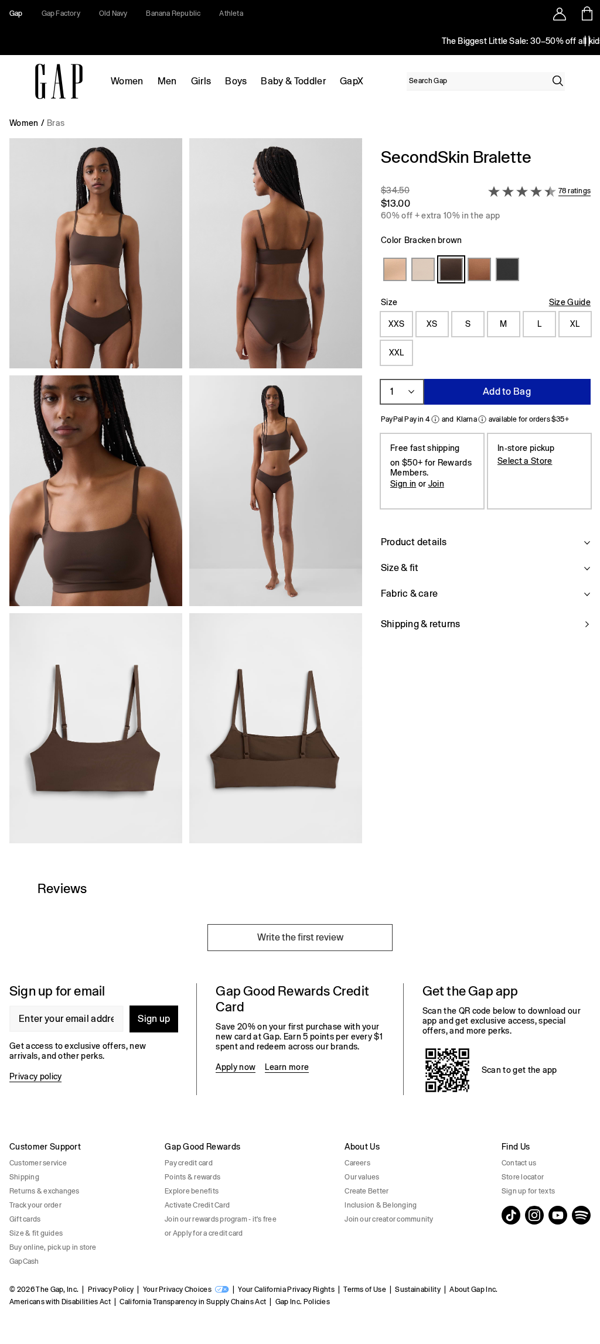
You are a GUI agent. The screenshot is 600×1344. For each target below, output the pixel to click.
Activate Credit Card (197, 1205)
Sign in (403, 483)
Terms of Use (364, 1289)
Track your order (35, 1205)
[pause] (587, 41)
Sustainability (417, 1289)
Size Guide (570, 302)
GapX (351, 81)
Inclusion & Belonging (381, 1205)
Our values (362, 1177)
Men (167, 81)
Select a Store (524, 461)
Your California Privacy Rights (286, 1289)
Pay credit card (189, 1163)
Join (436, 483)
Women (127, 81)
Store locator (523, 1177)
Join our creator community (389, 1219)
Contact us (519, 1163)
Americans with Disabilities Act (60, 1302)
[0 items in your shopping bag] (586, 13)
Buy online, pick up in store (53, 1247)
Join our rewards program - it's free (221, 1219)
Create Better (366, 1191)
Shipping (24, 1177)
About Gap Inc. (473, 1289)
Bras (55, 123)
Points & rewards (192, 1177)
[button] (185, 495)
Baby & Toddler (293, 81)
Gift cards (24, 1219)
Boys (236, 81)
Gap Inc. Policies (302, 1302)
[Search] (558, 81)
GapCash (24, 1261)
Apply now (235, 1067)
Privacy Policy (111, 1289)
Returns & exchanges (44, 1191)
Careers (357, 1163)
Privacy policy (35, 1076)
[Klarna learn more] (482, 419)
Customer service (38, 1163)
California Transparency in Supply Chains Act (193, 1302)
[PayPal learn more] (435, 419)
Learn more (287, 1067)
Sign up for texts (528, 1191)
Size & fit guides (36, 1233)
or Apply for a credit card (204, 1233)
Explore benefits (192, 1191)
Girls (201, 81)
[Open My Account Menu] (559, 13)
